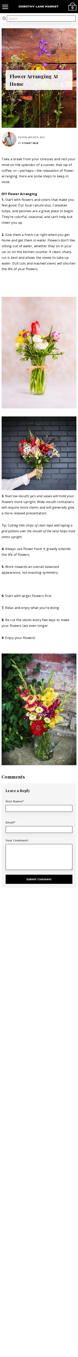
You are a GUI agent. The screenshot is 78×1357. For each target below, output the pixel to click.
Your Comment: (17, 840)
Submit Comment (39, 879)
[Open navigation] (5, 7)
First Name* (15, 801)
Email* (10, 822)
